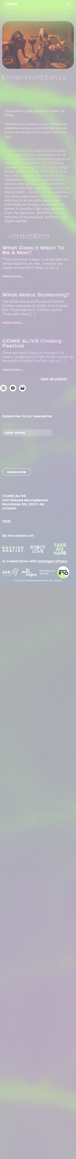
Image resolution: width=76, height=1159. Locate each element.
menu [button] (12, 3)
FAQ (6, 520)
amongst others (52, 560)
